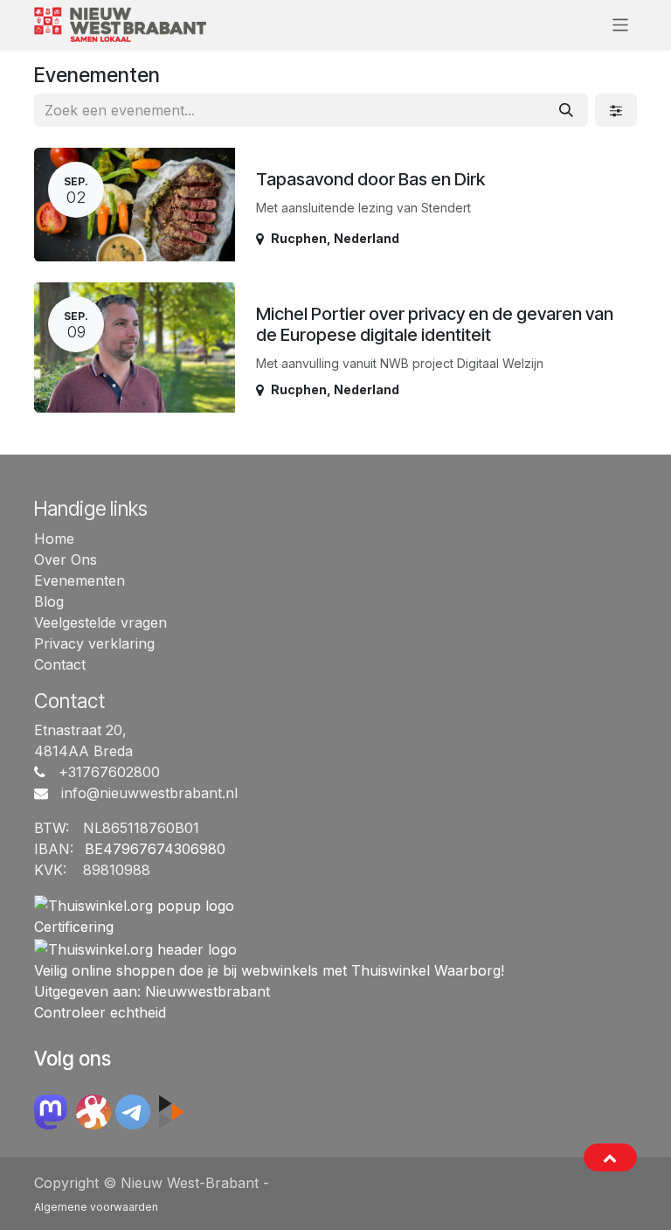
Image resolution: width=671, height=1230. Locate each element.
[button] (610, 1157)
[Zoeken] (566, 110)
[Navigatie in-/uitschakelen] (621, 24)
